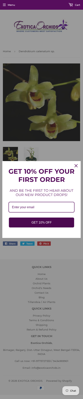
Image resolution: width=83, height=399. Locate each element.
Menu (11, 4)
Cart (77, 4)
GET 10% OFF (41, 222)
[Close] (76, 165)
